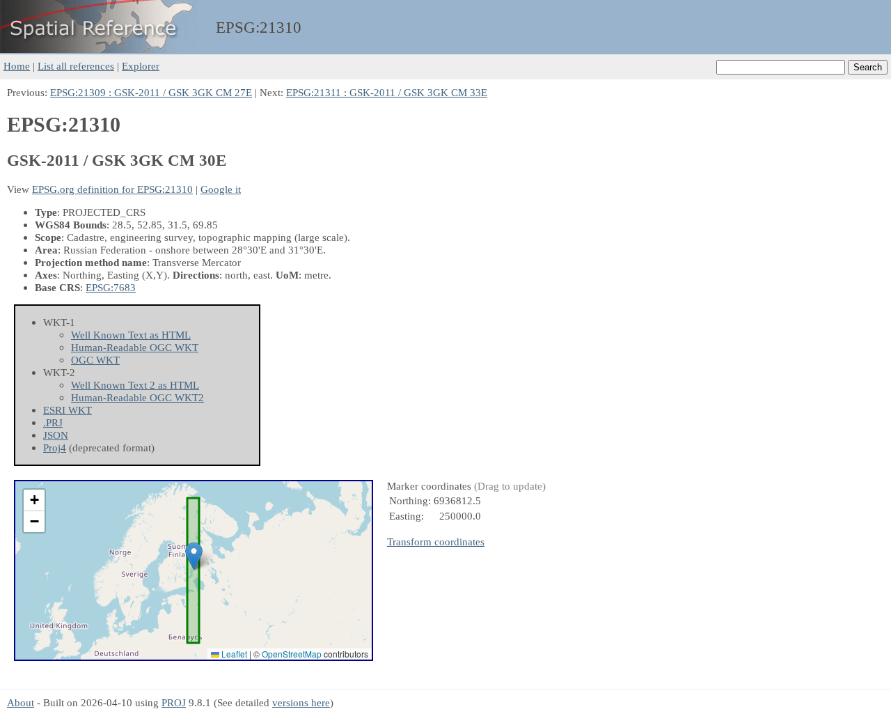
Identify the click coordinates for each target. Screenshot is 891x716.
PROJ (173, 702)
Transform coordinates (435, 541)
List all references (76, 66)
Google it (220, 189)
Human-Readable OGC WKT (134, 347)
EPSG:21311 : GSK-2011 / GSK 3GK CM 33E (386, 92)
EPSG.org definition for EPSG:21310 (112, 189)
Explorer (140, 66)
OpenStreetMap (292, 654)
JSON (55, 435)
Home (16, 66)
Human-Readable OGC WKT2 (137, 397)
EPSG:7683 (111, 287)
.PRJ (53, 422)
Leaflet (233, 654)
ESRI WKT (67, 410)
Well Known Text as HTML (131, 335)
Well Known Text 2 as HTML (135, 385)
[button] (194, 556)
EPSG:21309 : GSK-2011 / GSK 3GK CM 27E (151, 92)
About (20, 702)
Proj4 (54, 447)
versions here (301, 702)
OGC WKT (95, 360)
